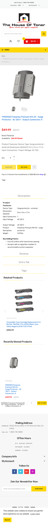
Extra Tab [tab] (24, 262)
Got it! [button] (7, 520)
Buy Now (24, 167)
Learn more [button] (35, 514)
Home (3, 56)
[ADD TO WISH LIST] (28, 328)
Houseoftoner (12, 318)
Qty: (3, 158)
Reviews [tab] (24, 253)
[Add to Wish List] (34, 167)
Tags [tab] (24, 270)
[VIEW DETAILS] (23, 328)
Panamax (10, 136)
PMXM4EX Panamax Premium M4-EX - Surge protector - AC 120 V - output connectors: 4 (13, 389)
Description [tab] (24, 195)
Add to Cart (42, 403)
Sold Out (8, 167)
